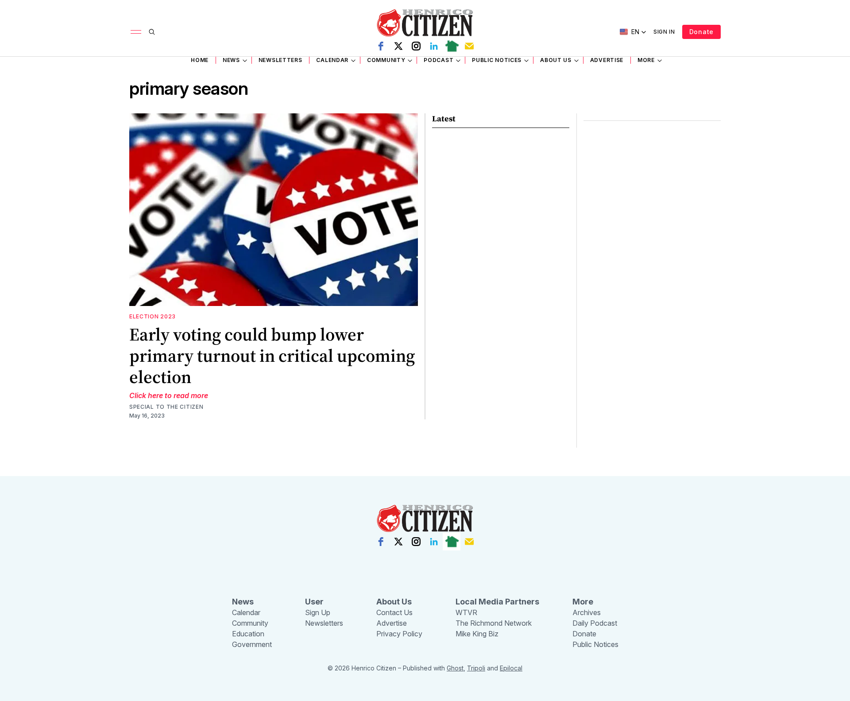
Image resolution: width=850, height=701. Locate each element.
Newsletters (280, 60)
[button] (633, 32)
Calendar (332, 60)
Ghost (455, 668)
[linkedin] (434, 46)
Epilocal (511, 668)
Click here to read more (168, 395)
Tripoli (476, 668)
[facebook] (381, 46)
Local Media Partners (497, 601)
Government (252, 644)
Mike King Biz (477, 633)
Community (386, 60)
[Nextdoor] (451, 46)
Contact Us (394, 612)
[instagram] (416, 46)
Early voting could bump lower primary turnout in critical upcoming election (272, 355)
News (231, 60)
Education (248, 633)
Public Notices (497, 60)
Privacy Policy (399, 633)
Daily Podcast (594, 623)
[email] (469, 46)
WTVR (466, 612)
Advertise (606, 60)
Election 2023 (152, 316)
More (646, 60)
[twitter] (398, 46)
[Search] (151, 31)
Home (200, 60)
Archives (586, 612)
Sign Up (317, 612)
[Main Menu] (136, 32)
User (314, 601)
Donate (701, 31)
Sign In (664, 31)
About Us (556, 60)
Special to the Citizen (166, 406)
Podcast (438, 60)
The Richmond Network (494, 623)
